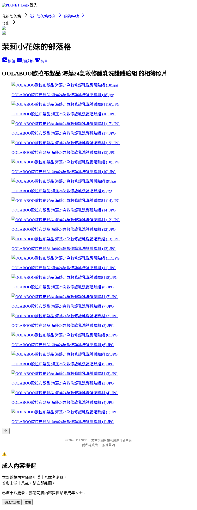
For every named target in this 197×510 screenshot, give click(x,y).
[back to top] (6, 431)
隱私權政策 (90, 445)
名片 (44, 61)
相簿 (12, 61)
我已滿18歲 (12, 502)
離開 (28, 502)
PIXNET (81, 440)
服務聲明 (108, 445)
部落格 (28, 61)
